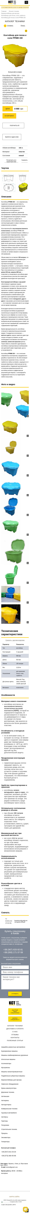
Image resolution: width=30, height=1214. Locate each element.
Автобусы (4, 1117)
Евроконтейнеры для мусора (10, 13)
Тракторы (4, 1121)
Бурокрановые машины (9, 1051)
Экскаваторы (5, 1137)
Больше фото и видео (15, 72)
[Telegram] (16, 1160)
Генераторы (5, 1141)
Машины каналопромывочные (11, 1072)
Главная (3, 11)
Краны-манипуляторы (8, 1088)
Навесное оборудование (9, 1084)
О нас (15, 1032)
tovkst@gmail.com (12, 1167)
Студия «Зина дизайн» (6, 1204)
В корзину (9, 116)
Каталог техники (14, 11)
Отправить (15, 993)
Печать (23, 25)
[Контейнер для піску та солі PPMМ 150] (15, 404)
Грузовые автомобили (9, 1113)
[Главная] (13, 2)
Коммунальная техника (9, 1109)
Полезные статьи (15, 1040)
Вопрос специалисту (15, 1019)
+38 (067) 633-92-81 (13, 949)
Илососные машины (8, 1059)
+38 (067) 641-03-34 (8, 1152)
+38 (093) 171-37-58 (13, 952)
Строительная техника (9, 1129)
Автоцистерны (6, 1104)
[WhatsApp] (3, 1160)
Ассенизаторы (6, 1063)
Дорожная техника (7, 1092)
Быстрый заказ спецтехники (15, 1012)
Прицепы (4, 1133)
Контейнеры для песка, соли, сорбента (13, 15)
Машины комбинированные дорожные (14, 1055)
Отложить (10, 25)
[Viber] (10, 1160)
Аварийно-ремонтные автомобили (13, 1047)
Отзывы (15, 1034)
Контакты (15, 1037)
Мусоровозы (5, 1067)
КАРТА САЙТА (14, 1197)
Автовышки (5, 1096)
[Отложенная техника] (14, 26)
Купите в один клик (11, 137)
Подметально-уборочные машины (13, 1076)
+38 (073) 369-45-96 (8, 1156)
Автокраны (5, 1100)
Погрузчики (5, 1125)
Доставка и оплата (15, 1029)
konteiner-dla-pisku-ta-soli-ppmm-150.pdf (21, 921)
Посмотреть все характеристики (11, 160)
